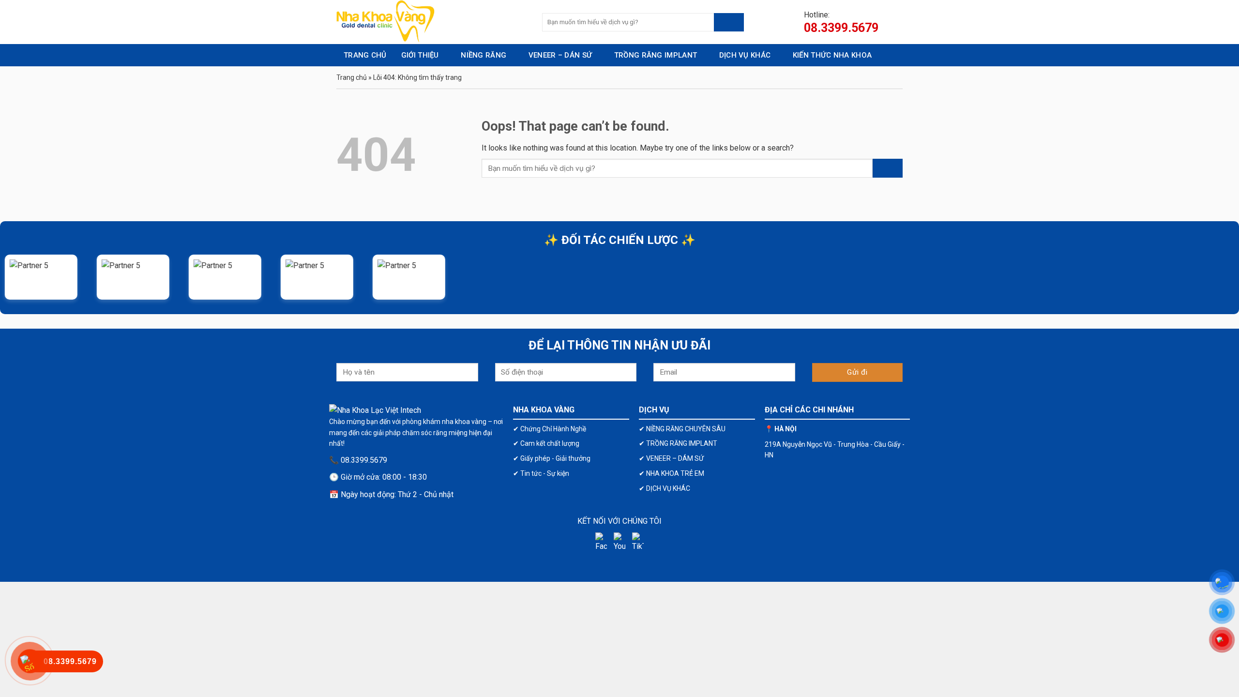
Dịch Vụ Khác (745, 55)
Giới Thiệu (420, 55)
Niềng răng (483, 55)
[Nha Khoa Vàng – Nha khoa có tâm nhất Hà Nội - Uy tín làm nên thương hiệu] (432, 22)
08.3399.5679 (841, 28)
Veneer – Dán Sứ (560, 55)
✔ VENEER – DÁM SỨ (671, 458)
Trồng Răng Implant (655, 55)
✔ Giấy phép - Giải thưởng (551, 458)
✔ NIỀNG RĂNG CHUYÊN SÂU (682, 429)
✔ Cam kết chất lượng (546, 443)
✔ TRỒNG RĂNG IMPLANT (678, 443)
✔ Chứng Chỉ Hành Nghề (549, 429)
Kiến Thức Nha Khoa (832, 55)
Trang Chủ (365, 55)
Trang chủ (351, 77)
